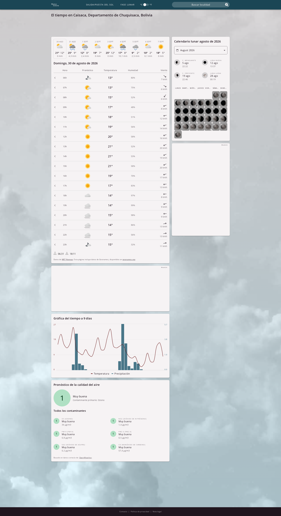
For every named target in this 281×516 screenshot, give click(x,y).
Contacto (123, 511)
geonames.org (129, 259)
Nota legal (157, 511)
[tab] (60, 49)
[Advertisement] (139, 27)
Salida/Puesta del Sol (100, 4)
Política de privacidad (140, 511)
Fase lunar (127, 4)
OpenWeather (85, 457)
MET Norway (67, 259)
